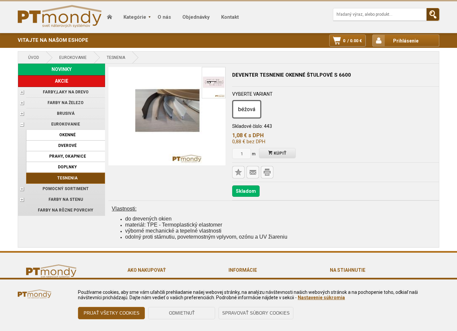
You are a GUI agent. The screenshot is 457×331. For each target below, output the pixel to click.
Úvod (33, 57)
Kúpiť (279, 153)
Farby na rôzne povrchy (65, 210)
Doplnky (67, 167)
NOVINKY (62, 69)
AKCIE (61, 81)
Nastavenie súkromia (321, 297)
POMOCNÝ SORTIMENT (65, 188)
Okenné (67, 135)
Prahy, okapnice (67, 156)
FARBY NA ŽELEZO (66, 102)
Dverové (67, 145)
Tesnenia (116, 57)
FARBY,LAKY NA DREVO (66, 92)
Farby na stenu (66, 199)
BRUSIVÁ (66, 113)
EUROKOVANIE (73, 57)
